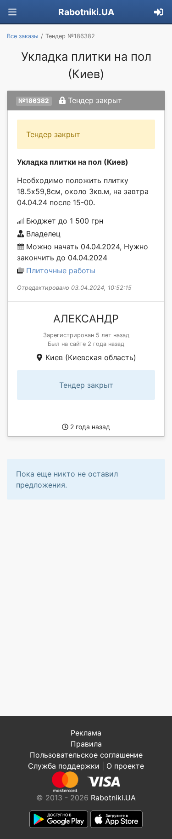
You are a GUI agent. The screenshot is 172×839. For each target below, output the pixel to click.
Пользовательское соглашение (86, 754)
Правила (86, 743)
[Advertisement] (86, 608)
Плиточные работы (60, 270)
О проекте (125, 765)
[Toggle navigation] (12, 12)
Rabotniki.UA (86, 11)
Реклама (86, 732)
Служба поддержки (64, 765)
